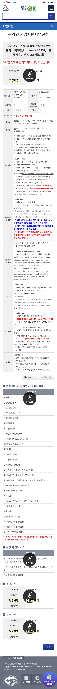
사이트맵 (26, 682)
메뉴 (51, 8)
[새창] (9, 2)
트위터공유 (46, 376)
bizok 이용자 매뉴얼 (13, 658)
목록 (48, 646)
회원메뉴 (6, 8)
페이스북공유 (30, 376)
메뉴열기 (28, 26)
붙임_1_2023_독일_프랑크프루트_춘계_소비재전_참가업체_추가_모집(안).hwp (33, 122)
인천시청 (37, 682)
